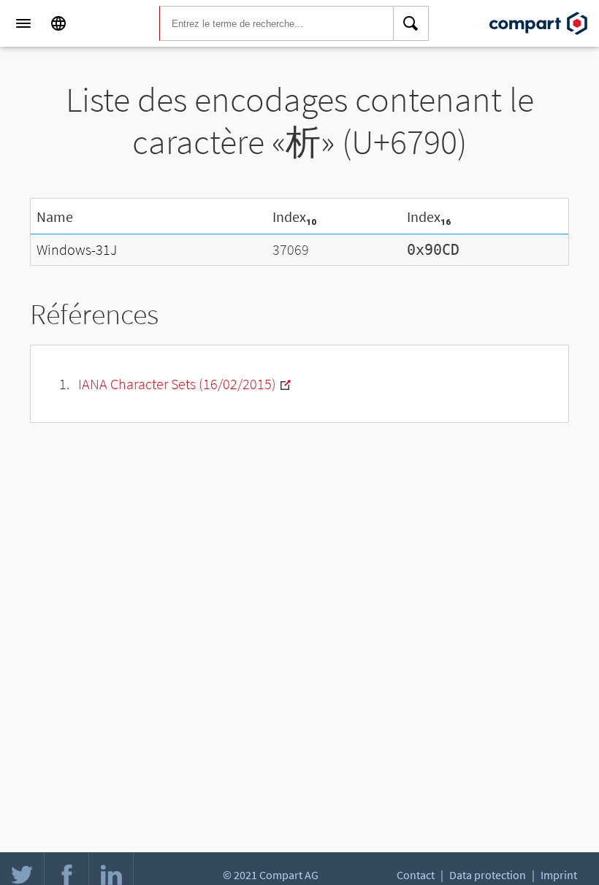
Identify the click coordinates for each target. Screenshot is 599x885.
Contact (416, 874)
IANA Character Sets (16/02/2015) (177, 384)
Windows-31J (77, 249)
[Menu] (23, 23)
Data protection (487, 874)
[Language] (58, 23)
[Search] (411, 23)
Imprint (559, 874)
